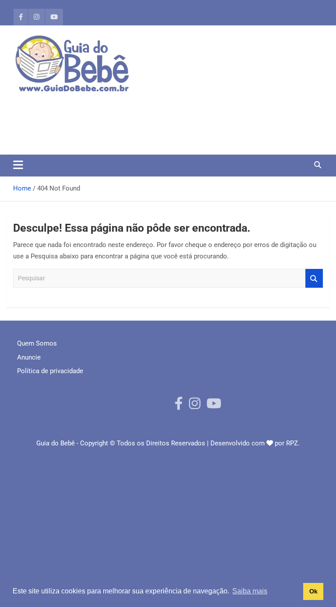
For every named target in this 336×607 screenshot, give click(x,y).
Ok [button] (313, 591)
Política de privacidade (50, 371)
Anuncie (29, 357)
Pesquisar (314, 278)
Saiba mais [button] (249, 591)
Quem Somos (37, 343)
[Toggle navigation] (18, 165)
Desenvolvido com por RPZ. (255, 443)
